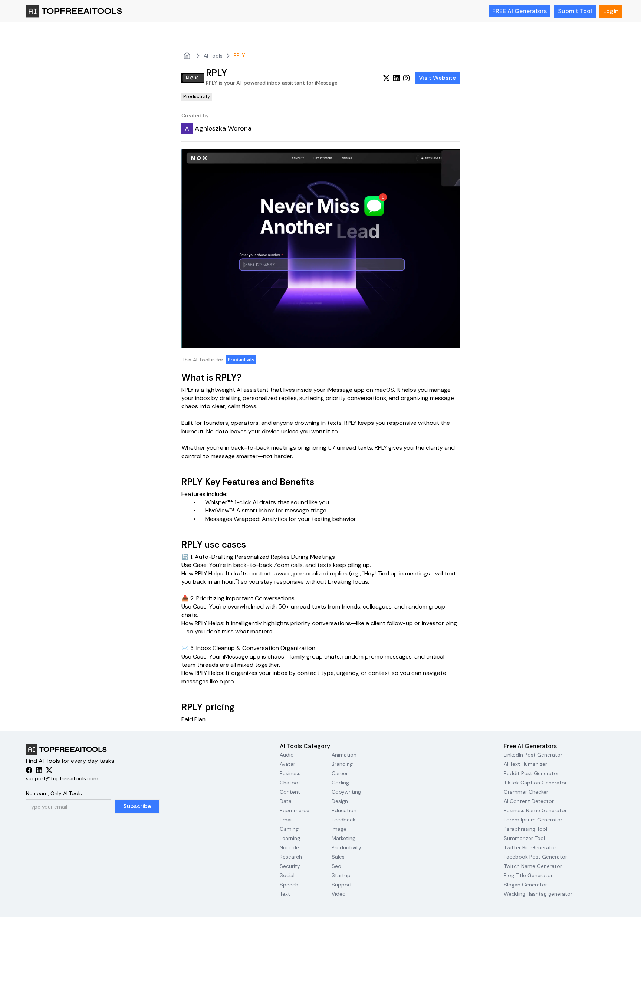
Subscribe (137, 806)
